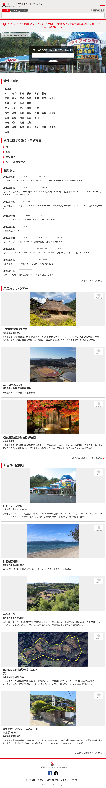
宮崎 (44, 127)
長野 (14, 103)
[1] (101, 15)
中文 (23, 10)
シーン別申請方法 (15, 162)
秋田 (29, 93)
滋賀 (14, 112)
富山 (7, 108)
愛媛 (22, 122)
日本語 (5, 10)
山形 (37, 93)
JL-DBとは (30, 779)
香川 (14, 122)
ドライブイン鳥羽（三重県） (16, 35)
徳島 (7, 122)
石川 (14, 108)
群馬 (29, 98)
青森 (7, 93)
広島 (29, 117)
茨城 (22, 98)
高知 (29, 122)
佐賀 (14, 127)
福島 (44, 93)
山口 (37, 117)
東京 (7, 98)
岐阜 (22, 108)
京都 (22, 112)
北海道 (8, 88)
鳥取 (7, 117)
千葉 (37, 98)
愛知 (29, 108)
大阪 (29, 112)
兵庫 (37, 112)
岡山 (22, 117)
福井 (7, 112)
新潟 (7, 103)
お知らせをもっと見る (91, 281)
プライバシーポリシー (70, 779)
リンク (41, 779)
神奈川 (52, 98)
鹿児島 (52, 127)
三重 (37, 108)
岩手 (14, 93)
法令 (8, 147)
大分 (37, 127)
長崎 (22, 127)
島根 (14, 117)
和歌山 (52, 112)
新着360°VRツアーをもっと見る (87, 457)
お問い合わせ (52, 779)
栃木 (14, 98)
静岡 (29, 103)
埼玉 (44, 98)
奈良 (44, 112)
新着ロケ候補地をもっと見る (88, 753)
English (14, 10)
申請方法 (11, 157)
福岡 (7, 127)
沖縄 (7, 132)
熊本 (29, 127)
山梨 (22, 103)
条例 (8, 152)
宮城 (22, 93)
